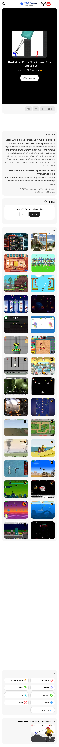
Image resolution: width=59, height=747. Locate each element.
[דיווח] (36, 108)
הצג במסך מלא (29, 78)
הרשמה (34, 214)
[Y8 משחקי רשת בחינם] (46, 4)
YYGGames (25, 189)
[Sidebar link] (55, 4)
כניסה (24, 214)
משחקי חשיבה (43, 189)
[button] (52, 184)
